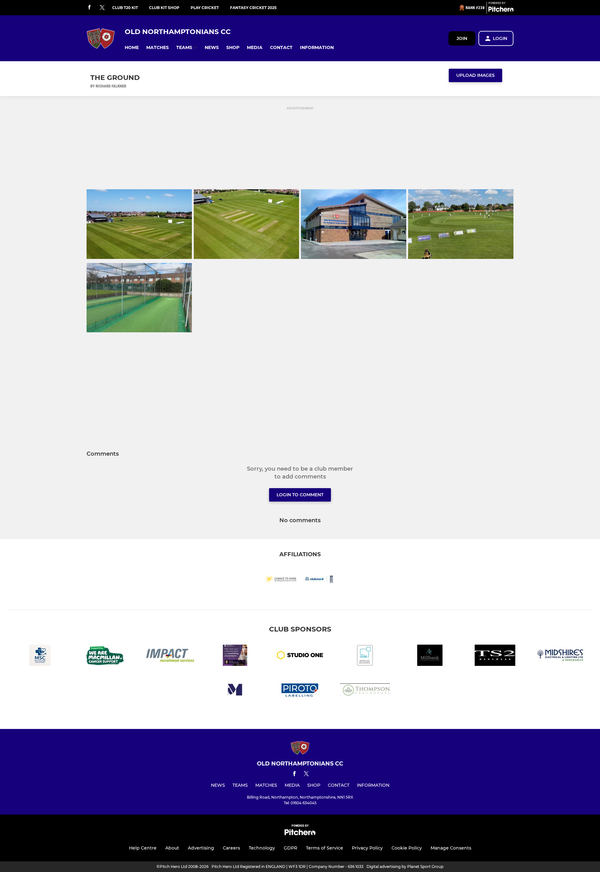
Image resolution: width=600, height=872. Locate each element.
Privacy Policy (367, 848)
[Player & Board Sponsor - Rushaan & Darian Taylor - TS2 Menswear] (495, 656)
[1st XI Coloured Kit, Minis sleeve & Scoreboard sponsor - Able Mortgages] (235, 691)
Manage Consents (451, 848)
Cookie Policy (407, 848)
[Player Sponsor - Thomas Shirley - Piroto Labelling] (300, 691)
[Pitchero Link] (500, 10)
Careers (231, 848)
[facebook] (89, 8)
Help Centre (143, 848)
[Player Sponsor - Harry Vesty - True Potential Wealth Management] (235, 656)
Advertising (201, 848)
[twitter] (102, 8)
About (172, 848)
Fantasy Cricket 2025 (253, 7)
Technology (262, 848)
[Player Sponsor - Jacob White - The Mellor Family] (105, 656)
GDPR (290, 848)
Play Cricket (205, 7)
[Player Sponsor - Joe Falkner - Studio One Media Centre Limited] (300, 656)
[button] (131, 48)
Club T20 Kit (125, 7)
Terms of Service (324, 848)
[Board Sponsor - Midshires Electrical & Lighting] (560, 656)
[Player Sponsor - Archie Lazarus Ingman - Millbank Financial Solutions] (430, 656)
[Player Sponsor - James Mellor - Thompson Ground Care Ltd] (365, 691)
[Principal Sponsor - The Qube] (365, 656)
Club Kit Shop (164, 7)
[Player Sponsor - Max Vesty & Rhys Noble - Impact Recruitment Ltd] (170, 656)
